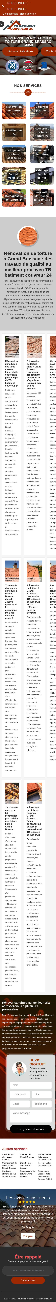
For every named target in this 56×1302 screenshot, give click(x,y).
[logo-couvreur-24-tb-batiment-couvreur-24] (19, 25)
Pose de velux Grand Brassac (45, 1164)
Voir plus (28, 1236)
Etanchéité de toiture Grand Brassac (26, 1165)
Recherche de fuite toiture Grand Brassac (45, 1157)
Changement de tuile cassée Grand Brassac (9, 1165)
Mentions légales (44, 1299)
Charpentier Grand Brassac (27, 1155)
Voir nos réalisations (20, 51)
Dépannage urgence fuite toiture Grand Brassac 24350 (45, 1175)
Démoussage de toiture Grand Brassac (27, 1173)
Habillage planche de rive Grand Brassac (9, 1173)
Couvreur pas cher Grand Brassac (8, 1157)
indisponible (17, 3)
